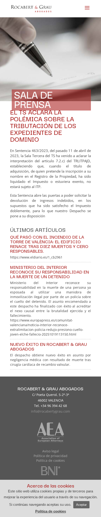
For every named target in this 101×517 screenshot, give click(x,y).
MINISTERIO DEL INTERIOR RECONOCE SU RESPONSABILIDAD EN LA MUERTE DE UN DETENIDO (49, 271)
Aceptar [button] (81, 504)
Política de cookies (50, 460)
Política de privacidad (50, 456)
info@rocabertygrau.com (50, 411)
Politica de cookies (50, 511)
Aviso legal (50, 451)
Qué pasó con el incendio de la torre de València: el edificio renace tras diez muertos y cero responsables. (49, 243)
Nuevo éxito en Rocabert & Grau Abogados (48, 346)
